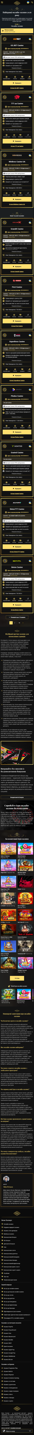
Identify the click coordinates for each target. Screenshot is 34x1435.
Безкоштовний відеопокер (12, 1263)
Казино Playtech (9, 1375)
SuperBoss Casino (17, 341)
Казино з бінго (8, 1394)
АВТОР (5, 1184)
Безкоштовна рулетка (10, 1253)
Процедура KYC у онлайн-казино (14, 1318)
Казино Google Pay (9, 1353)
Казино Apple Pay (9, 1350)
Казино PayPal (8, 1327)
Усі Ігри (17, 978)
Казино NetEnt (8, 1371)
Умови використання (10, 1280)
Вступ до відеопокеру (10, 1305)
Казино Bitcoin (8, 1359)
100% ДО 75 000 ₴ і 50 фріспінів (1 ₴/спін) (16, 169)
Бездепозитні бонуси (17, 797)
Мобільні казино (9, 1234)
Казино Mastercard (9, 1336)
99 (19, 623)
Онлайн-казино (8, 1224)
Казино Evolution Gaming (11, 1378)
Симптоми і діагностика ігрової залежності (17, 1315)
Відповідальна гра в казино (12, 1311)
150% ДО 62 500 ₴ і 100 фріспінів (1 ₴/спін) (16, 294)
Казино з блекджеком (10, 1388)
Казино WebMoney (9, 1356)
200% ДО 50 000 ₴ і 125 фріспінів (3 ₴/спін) (16, 111)
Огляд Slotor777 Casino (17, 552)
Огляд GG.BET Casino (17, 88)
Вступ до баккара (9, 1308)
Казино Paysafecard (10, 1330)
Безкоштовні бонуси (10, 1237)
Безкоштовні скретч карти (12, 1270)
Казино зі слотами (9, 1381)
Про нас (6, 1276)
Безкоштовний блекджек (11, 1257)
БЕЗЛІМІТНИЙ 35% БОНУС (17, 516)
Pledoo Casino (17, 396)
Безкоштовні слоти (10, 1250)
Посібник (6, 1273)
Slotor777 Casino (17, 509)
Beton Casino (17, 567)
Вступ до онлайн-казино (11, 1288)
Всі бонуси (7, 1240)
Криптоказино (8, 1346)
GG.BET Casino (17, 45)
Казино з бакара (9, 1398)
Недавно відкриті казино (11, 1227)
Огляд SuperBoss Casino (17, 380)
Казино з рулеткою (10, 1384)
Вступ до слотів (8, 1295)
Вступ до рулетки (9, 1298)
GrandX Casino (17, 229)
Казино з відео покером (11, 1391)
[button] (17, 1431)
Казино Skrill (7, 1343)
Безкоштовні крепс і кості (12, 1267)
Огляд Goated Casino (17, 493)
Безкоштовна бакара (10, 1260)
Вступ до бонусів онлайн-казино (14, 1292)
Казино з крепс (8, 1401)
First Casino (17, 287)
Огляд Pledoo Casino (17, 437)
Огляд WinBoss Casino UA (17, 204)
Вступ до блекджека (10, 1301)
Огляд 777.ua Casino (17, 146)
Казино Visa (7, 1333)
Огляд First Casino (17, 326)
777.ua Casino (17, 103)
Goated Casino (17, 452)
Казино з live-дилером (10, 1231)
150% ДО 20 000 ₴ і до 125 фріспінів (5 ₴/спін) (14, 52)
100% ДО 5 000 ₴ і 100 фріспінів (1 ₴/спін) (16, 349)
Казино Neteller (8, 1340)
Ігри (5, 1247)
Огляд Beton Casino (17, 610)
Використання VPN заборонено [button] (15, 57)
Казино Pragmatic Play (11, 1368)
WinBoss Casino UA (17, 162)
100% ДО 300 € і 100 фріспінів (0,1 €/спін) (16, 236)
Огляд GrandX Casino (17, 271)
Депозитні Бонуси (9, 1244)
